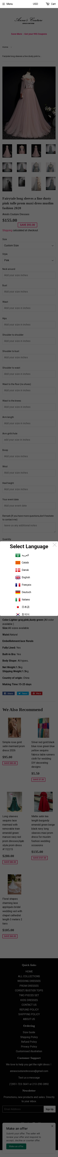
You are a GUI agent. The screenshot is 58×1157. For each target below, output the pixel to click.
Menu (9, 3)
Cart (53, 3)
